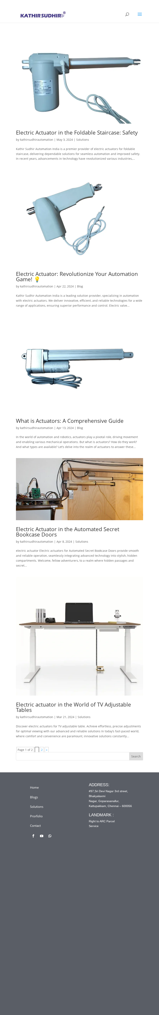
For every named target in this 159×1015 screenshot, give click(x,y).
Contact (35, 826)
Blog (80, 286)
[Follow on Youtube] (41, 836)
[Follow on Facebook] (33, 836)
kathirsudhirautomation (36, 140)
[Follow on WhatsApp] (50, 836)
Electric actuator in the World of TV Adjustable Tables (73, 707)
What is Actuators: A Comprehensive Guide (70, 420)
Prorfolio (36, 816)
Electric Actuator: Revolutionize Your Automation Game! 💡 (77, 276)
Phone (41, 918)
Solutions (82, 140)
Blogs (34, 797)
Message (44, 935)
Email (42, 901)
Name (42, 884)
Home (34, 787)
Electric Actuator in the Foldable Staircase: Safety (77, 132)
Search (136, 756)
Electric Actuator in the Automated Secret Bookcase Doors (67, 531)
